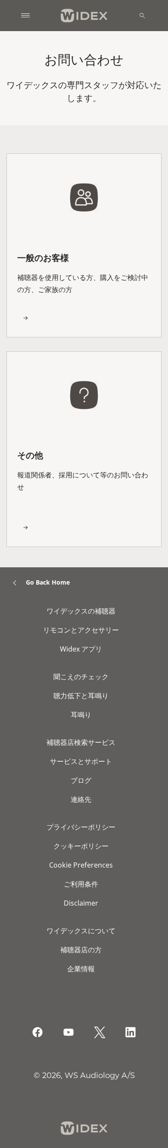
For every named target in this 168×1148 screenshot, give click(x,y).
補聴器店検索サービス (81, 742)
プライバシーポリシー (81, 827)
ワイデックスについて (81, 930)
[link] (84, 245)
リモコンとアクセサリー (81, 630)
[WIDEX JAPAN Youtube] (68, 1032)
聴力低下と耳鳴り (81, 695)
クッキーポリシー (81, 846)
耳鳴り (81, 714)
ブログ (81, 780)
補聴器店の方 (81, 949)
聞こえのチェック (81, 676)
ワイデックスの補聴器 (81, 611)
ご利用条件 (81, 884)
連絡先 (81, 799)
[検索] (142, 15)
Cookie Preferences (81, 865)
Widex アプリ (81, 649)
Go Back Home (48, 582)
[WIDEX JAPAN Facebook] (37, 1032)
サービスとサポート (81, 761)
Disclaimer (81, 903)
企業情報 (81, 968)
